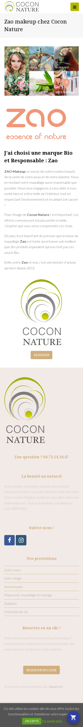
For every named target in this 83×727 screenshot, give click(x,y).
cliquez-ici (56, 686)
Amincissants (13, 587)
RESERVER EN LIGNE (41, 670)
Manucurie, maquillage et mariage (28, 595)
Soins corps (12, 570)
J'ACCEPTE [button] (32, 721)
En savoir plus (52, 721)
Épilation (10, 603)
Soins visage (12, 578)
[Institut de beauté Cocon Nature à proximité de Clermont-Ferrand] (21, 6)
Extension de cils (16, 612)
